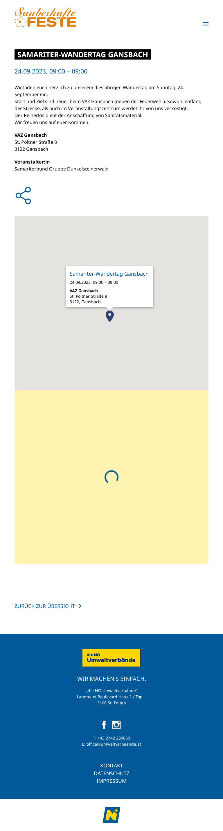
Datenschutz (112, 773)
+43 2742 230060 (114, 738)
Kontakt (111, 765)
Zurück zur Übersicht (45, 605)
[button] (205, 24)
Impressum (112, 780)
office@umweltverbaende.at (114, 744)
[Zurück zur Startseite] (45, 17)
